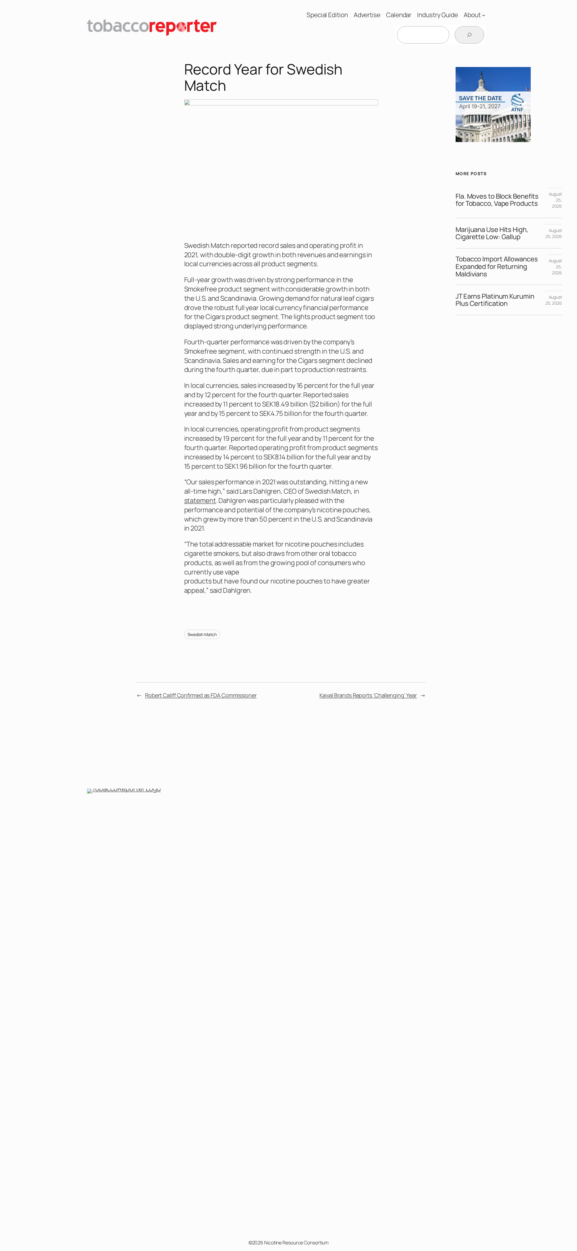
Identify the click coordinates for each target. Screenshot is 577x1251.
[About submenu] (483, 15)
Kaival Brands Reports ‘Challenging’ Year (368, 695)
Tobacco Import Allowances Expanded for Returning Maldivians (497, 266)
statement (200, 500)
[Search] (469, 35)
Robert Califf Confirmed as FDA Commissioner (201, 695)
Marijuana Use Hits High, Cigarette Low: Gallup (492, 233)
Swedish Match (202, 634)
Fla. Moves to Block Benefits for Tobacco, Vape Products (497, 200)
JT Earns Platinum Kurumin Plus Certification (495, 300)
